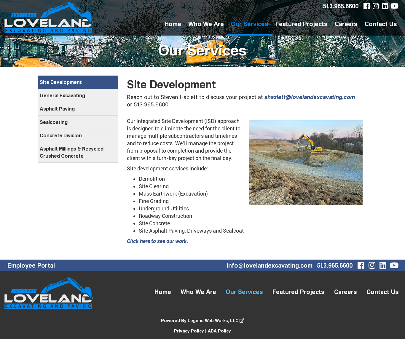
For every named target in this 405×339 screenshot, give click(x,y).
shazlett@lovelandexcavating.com (309, 97)
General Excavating (62, 95)
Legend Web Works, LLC (214, 320)
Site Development (61, 82)
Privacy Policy (189, 330)
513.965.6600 (340, 5)
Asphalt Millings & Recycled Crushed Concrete (71, 152)
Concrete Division (61, 135)
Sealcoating (54, 122)
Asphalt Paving (57, 109)
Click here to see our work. (157, 241)
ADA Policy (219, 330)
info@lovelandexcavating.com (269, 265)
